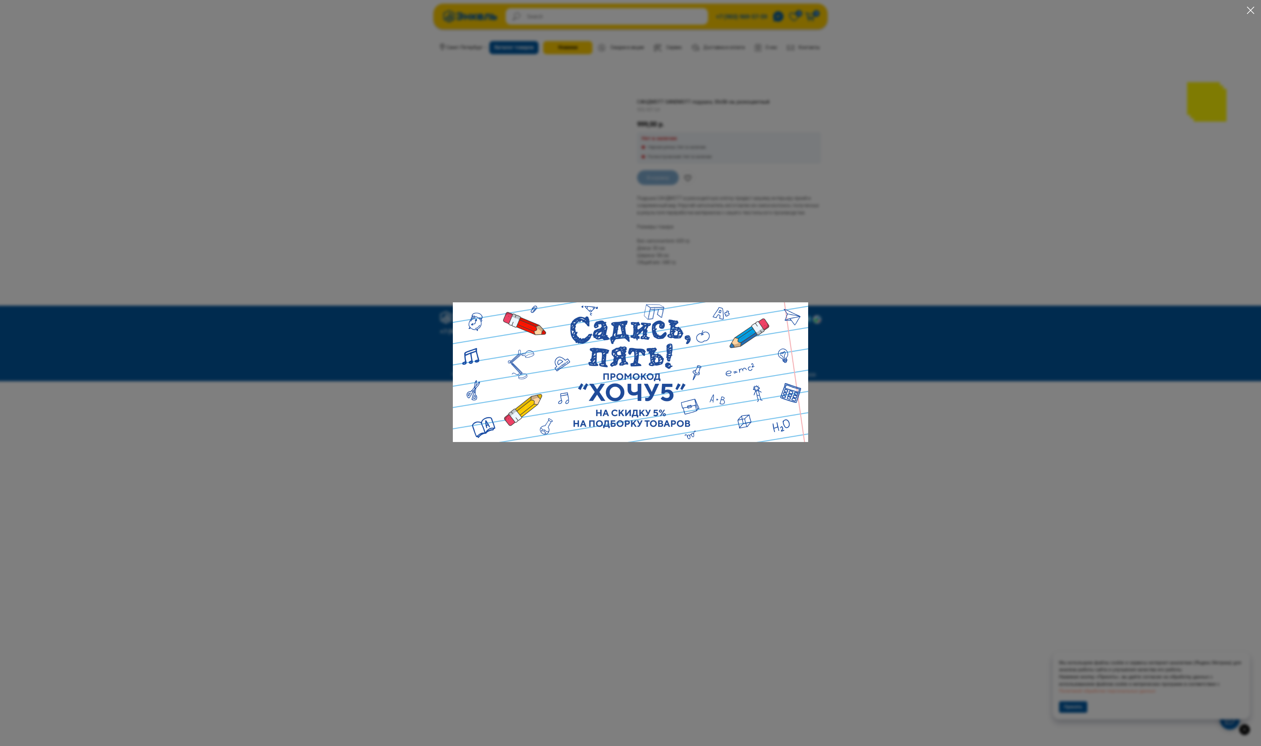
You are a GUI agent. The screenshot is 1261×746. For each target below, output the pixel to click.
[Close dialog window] (1251, 10)
